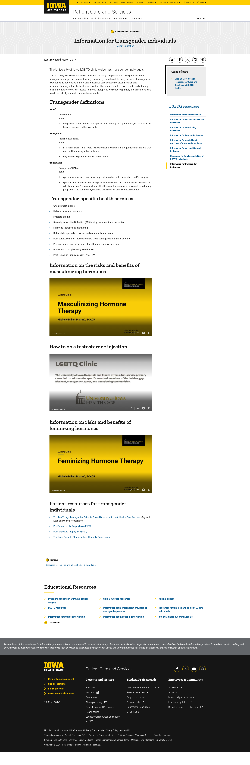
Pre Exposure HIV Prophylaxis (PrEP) (72, 526)
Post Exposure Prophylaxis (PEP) (70, 531)
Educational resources (138, 707)
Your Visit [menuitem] (135, 18)
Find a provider (56, 688)
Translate (188, 2)
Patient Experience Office (75, 735)
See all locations (56, 683)
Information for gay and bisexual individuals (185, 149)
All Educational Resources (127, 31)
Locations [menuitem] (119, 18)
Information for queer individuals (185, 114)
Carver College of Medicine (81, 740)
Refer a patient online (137, 692)
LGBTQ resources (184, 106)
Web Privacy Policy (109, 730)
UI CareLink (133, 711)
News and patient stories (181, 697)
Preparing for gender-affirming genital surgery (68, 600)
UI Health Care (60, 740)
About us (172, 692)
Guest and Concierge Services (102, 735)
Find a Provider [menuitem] (80, 18)
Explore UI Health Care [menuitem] (169, 2)
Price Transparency (162, 735)
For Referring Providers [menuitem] (145, 2)
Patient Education (125, 46)
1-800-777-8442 (52, 702)
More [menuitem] (199, 18)
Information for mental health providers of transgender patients (186, 142)
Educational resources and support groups (103, 718)
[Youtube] (194, 669)
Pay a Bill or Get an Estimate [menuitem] (121, 2)
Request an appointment (61, 679)
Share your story (94, 702)
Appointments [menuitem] (82, 2)
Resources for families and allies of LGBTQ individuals (187, 157)
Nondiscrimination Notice (56, 730)
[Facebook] (177, 669)
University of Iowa (164, 740)
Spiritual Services (125, 735)
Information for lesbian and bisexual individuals (187, 121)
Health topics (92, 712)
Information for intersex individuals (186, 135)
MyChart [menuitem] (97, 2)
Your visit (90, 687)
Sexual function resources (116, 598)
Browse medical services (61, 693)
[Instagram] (202, 669)
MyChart (90, 692)
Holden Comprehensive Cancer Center (112, 740)
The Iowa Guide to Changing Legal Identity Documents (81, 537)
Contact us (91, 697)
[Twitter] (185, 669)
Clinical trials (133, 702)
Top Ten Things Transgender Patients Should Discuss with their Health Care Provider (96, 517)
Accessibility (126, 730)
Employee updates (178, 702)
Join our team (175, 687)
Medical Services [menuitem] (99, 18)
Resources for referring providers (143, 687)
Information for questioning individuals (183, 129)
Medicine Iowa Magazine (142, 740)
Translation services (53, 735)
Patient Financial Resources (100, 707)
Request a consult (136, 697)
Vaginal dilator (166, 598)
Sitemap (48, 740)
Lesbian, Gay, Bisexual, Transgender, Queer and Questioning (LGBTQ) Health (185, 83)
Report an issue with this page (183, 707)
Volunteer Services (143, 735)
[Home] (56, 7)
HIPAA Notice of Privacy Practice (84, 730)
